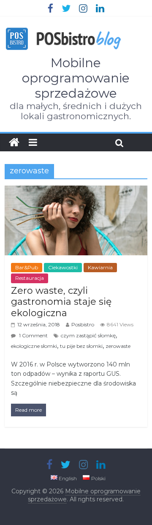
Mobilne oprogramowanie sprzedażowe (76, 78)
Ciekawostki (63, 267)
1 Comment (33, 335)
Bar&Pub (26, 267)
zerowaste (118, 346)
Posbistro (82, 324)
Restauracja (29, 278)
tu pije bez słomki (81, 346)
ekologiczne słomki (34, 346)
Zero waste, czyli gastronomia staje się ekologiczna (61, 302)
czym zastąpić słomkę (88, 335)
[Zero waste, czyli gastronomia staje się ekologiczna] (76, 191)
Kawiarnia (100, 267)
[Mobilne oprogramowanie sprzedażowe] (14, 142)
